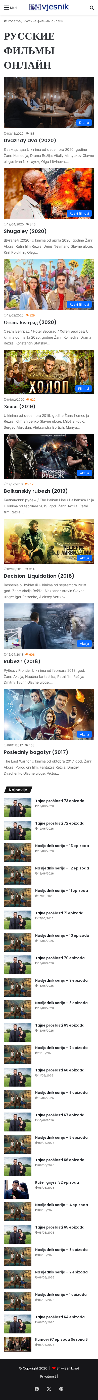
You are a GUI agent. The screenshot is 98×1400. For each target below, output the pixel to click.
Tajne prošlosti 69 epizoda (59, 1025)
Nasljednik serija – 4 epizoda (61, 1204)
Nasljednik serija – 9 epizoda (61, 980)
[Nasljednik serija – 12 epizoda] (17, 875)
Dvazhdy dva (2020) (30, 140)
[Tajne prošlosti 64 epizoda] (17, 1324)
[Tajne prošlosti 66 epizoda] (17, 1166)
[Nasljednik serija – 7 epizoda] (17, 1054)
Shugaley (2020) (25, 231)
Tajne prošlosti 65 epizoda (59, 1227)
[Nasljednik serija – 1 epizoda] (17, 1301)
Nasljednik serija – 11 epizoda (61, 890)
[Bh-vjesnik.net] (49, 7)
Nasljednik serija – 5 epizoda (61, 1137)
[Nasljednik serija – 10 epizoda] (17, 942)
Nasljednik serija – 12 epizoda (62, 868)
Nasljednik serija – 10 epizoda (62, 935)
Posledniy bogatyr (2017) (36, 752)
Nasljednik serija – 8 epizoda (61, 1002)
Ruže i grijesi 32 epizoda (57, 1182)
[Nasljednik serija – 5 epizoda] (17, 1144)
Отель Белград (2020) (30, 322)
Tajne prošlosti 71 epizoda (59, 913)
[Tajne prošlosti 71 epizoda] (17, 920)
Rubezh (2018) (22, 661)
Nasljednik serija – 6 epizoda (61, 1092)
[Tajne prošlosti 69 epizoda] (17, 1032)
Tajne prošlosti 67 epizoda (59, 1115)
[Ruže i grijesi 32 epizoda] (17, 1189)
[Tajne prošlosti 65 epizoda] (17, 1234)
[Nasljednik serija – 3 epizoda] (17, 1256)
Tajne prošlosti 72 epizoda (59, 823)
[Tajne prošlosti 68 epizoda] (17, 1077)
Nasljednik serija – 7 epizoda (61, 1047)
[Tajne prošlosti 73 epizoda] (17, 807)
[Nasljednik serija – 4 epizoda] (17, 1211)
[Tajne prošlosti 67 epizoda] (17, 1122)
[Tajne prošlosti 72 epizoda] (17, 830)
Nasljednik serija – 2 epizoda (61, 1272)
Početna (14, 21)
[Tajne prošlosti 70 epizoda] (17, 964)
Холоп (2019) (19, 406)
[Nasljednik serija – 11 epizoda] (17, 897)
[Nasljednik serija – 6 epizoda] (17, 1099)
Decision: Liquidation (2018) (39, 575)
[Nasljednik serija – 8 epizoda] (17, 1009)
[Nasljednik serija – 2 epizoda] (17, 1279)
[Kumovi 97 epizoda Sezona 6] (17, 1344)
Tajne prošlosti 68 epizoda (59, 1070)
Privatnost (48, 1376)
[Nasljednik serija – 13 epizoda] (17, 852)
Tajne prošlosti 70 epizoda (60, 957)
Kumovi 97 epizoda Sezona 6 (61, 1339)
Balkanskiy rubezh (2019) (36, 490)
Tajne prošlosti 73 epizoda (59, 800)
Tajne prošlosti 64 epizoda (60, 1317)
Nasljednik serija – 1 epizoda (61, 1294)
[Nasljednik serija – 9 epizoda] (17, 987)
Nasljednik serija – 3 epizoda (61, 1249)
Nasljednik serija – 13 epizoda (62, 845)
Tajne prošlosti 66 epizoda (59, 1159)
